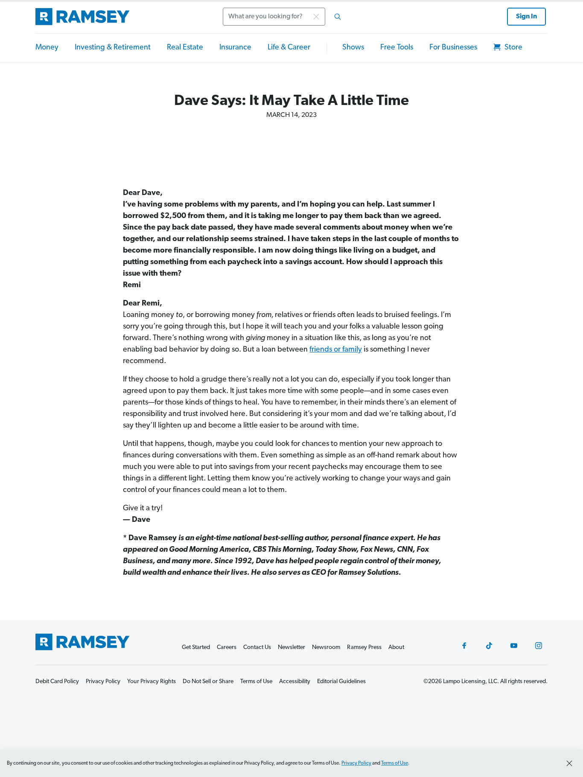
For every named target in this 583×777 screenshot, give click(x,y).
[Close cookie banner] (569, 763)
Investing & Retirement (113, 48)
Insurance (235, 48)
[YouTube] (514, 646)
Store (512, 48)
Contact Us (257, 647)
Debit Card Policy (57, 681)
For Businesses (453, 48)
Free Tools (396, 48)
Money (46, 48)
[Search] (338, 17)
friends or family (335, 350)
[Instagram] (539, 646)
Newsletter (291, 647)
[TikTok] (489, 646)
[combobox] (285, 17)
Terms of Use (394, 763)
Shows (353, 48)
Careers (226, 647)
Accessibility (294, 681)
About (396, 647)
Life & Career (289, 48)
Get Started (196, 647)
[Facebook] (464, 646)
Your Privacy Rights (151, 681)
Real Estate (185, 48)
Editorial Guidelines (341, 681)
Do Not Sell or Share (208, 681)
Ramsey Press (364, 647)
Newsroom (326, 647)
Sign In (526, 16)
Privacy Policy (356, 763)
